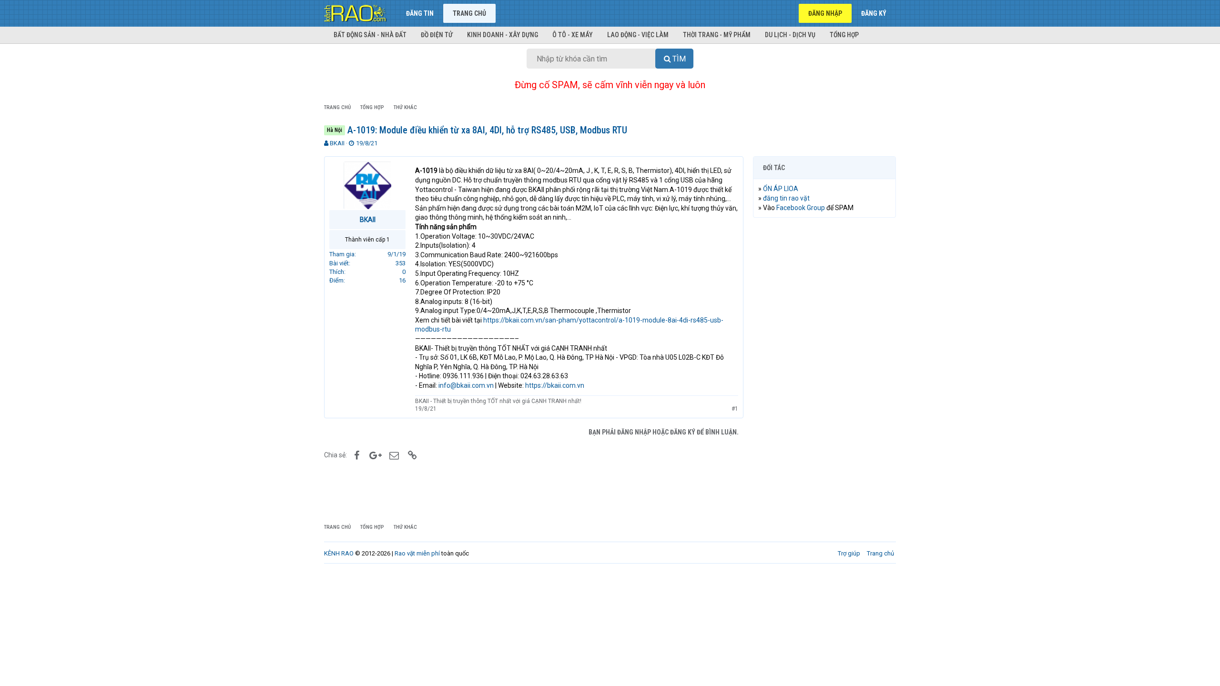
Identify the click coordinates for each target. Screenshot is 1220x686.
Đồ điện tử (437, 35)
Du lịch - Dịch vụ (790, 35)
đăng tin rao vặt (786, 198)
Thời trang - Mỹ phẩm (717, 35)
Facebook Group (800, 208)
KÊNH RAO (339, 553)
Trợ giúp (849, 553)
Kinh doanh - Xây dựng (502, 35)
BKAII (337, 143)
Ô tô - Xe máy (572, 35)
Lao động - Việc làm (638, 35)
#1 (735, 408)
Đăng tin (420, 13)
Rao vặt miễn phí (417, 553)
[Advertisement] (824, 370)
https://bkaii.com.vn (554, 385)
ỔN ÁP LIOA (780, 188)
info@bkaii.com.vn (466, 385)
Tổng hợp (844, 35)
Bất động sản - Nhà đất (370, 35)
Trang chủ (469, 13)
